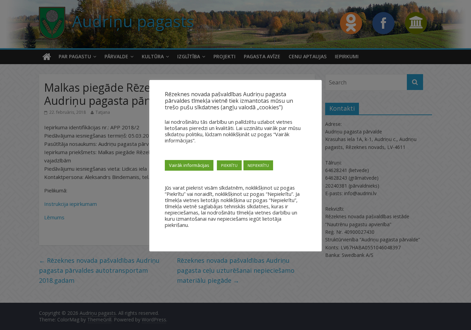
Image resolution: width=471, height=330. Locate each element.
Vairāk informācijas (189, 165)
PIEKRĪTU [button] (229, 165)
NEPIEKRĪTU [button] (258, 165)
